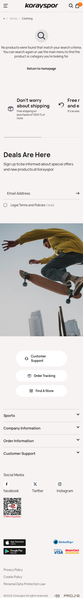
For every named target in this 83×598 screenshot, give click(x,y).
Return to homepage (41, 69)
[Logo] (41, 5)
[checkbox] (5, 205)
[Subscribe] (76, 193)
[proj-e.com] (71, 596)
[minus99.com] (57, 595)
